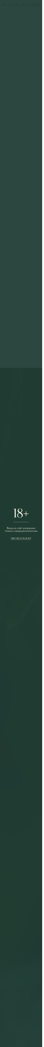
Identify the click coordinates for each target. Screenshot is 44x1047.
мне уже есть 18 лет (21, 538)
